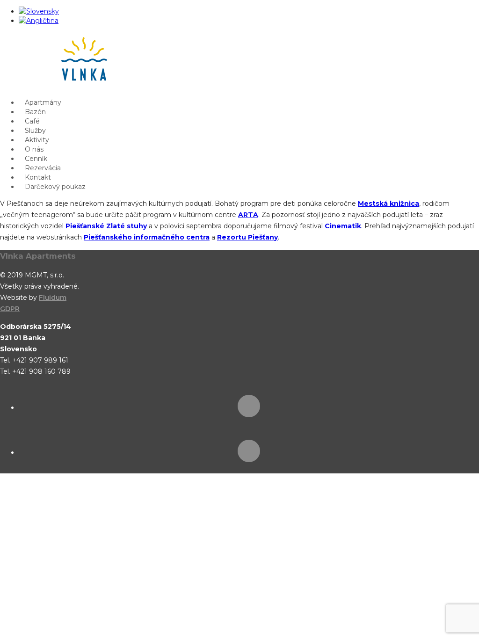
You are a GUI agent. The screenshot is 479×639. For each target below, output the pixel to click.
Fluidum (52, 297)
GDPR (10, 309)
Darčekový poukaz (55, 186)
